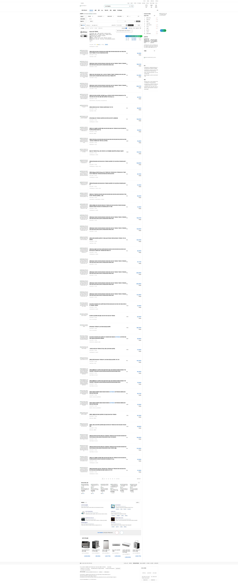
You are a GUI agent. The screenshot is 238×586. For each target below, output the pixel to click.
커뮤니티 (147, 3)
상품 (95, 10)
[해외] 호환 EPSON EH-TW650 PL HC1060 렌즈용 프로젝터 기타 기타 (104, 359)
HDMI (105, 37)
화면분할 (99, 35)
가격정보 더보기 (136, 38)
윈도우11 (147, 30)
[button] (146, 6)
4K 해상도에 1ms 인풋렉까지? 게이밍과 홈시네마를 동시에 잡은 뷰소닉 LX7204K (151, 85)
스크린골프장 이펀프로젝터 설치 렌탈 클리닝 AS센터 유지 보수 (124, 507)
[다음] (157, 15)
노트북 (147, 31)
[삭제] (130, 6)
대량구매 (106, 44)
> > (98, 100)
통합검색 (91, 10)
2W (99, 36)
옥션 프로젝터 (113, 522)
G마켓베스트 (113, 515)
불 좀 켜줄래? (146, 89)
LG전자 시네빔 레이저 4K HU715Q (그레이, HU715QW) (126, 551)
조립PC (132, 3)
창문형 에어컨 (148, 33)
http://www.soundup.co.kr (92, 519)
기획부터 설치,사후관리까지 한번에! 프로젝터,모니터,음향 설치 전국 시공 (91, 525)
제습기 (147, 21)
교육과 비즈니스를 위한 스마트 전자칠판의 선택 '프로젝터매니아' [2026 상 (154, 41)
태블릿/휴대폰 (109, 16)
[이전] (156, 15)
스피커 (93, 36)
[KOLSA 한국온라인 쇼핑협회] (82, 582)
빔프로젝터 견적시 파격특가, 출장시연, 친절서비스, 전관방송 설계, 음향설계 (96, 520)
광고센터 (151, 563)
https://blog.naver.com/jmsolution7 (88, 523)
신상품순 (95, 28)
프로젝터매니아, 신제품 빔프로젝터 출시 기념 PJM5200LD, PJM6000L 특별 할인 (151, 68)
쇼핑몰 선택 (113, 25)
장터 (99, 10)
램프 (95, 33)
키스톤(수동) (103, 35)
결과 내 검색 (130, 25)
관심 (103, 44)
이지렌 (121, 509)
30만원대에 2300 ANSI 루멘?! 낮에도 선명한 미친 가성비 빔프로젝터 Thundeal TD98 (151, 87)
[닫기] (131, 30)
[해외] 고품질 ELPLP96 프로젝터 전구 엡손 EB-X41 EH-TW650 (102, 414)
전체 (83, 25)
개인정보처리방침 (136, 563)
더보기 (156, 3)
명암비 (100, 34)
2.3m (96, 35)
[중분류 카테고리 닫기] (91, 16)
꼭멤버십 (126, 515)
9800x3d (148, 19)
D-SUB (101, 37)
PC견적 (135, 3)
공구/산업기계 (100, 16)
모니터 (147, 26)
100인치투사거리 (92, 35)
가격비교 (88, 25)
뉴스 (102, 10)
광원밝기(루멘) (94, 34)
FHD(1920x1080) (107, 33)
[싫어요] (117, 532)
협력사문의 (156, 563)
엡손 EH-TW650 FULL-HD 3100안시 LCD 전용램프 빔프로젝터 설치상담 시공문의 (106, 151)
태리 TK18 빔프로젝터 (89, 511)
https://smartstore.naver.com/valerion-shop (124, 519)
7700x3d (148, 23)
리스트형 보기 (135, 25)
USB (109, 37)
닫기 (90, 41)
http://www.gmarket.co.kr (117, 512)
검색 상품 (94, 25)
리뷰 (111, 10)
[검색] (132, 6)
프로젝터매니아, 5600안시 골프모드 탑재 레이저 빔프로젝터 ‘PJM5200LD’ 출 (151, 71)
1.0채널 (95, 36)
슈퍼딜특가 (118, 515)
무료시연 (125, 509)
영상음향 (89, 16)
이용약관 (130, 563)
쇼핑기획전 (143, 3)
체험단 (153, 3)
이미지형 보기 (136, 25)
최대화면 (107, 34)
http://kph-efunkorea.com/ (121, 506)
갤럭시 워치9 (148, 17)
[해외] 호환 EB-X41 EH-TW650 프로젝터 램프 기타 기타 (101, 107)
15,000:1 (103, 34)
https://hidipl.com (86, 506)
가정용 (98, 33)
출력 (98, 36)
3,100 (98, 34)
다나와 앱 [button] (82, 3)
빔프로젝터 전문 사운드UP (90, 517)
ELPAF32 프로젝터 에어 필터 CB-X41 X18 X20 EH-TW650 (102, 315)
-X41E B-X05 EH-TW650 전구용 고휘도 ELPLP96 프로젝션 (102, 348)
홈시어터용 (102, 33)
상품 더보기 (139, 478)
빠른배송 (91, 21)
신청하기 (137, 502)
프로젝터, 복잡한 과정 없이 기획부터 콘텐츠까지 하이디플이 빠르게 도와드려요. (92, 507)
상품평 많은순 (100, 28)
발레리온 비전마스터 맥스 (119, 517)
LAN (99, 37)
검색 (138, 21)
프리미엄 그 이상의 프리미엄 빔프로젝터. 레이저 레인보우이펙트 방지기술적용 (126, 520)
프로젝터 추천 (113, 511)
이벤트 (151, 3)
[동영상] (86, 32)
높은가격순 (91, 28)
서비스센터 (129, 509)
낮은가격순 (87, 28)
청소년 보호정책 (142, 563)
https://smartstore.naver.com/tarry (93, 512)
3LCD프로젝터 (91, 33)
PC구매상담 (139, 3)
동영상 (114, 10)
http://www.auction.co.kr (117, 523)
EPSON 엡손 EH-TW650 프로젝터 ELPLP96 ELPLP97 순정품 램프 (103, 118)
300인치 (110, 34)
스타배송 (122, 515)
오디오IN (95, 37)
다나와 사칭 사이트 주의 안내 (87, 563)
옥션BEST (113, 526)
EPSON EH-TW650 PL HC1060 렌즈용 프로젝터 (100, 326)
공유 (157, 10)
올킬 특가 (117, 526)
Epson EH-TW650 (93, 31)
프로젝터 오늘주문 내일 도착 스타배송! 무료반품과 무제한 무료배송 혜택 (121, 525)
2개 (106, 37)
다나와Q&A (119, 10)
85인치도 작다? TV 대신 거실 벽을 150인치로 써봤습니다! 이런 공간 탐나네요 (151, 82)
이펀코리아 (117, 509)
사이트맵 (147, 563)
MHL (92, 37)
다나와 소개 (126, 563)
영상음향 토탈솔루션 (84, 522)
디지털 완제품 (119, 16)
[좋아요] (121, 532)
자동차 (128, 3)
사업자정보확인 (118, 568)
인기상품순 (82, 28)
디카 (127, 16)
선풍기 (147, 28)
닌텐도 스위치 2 (148, 24)
